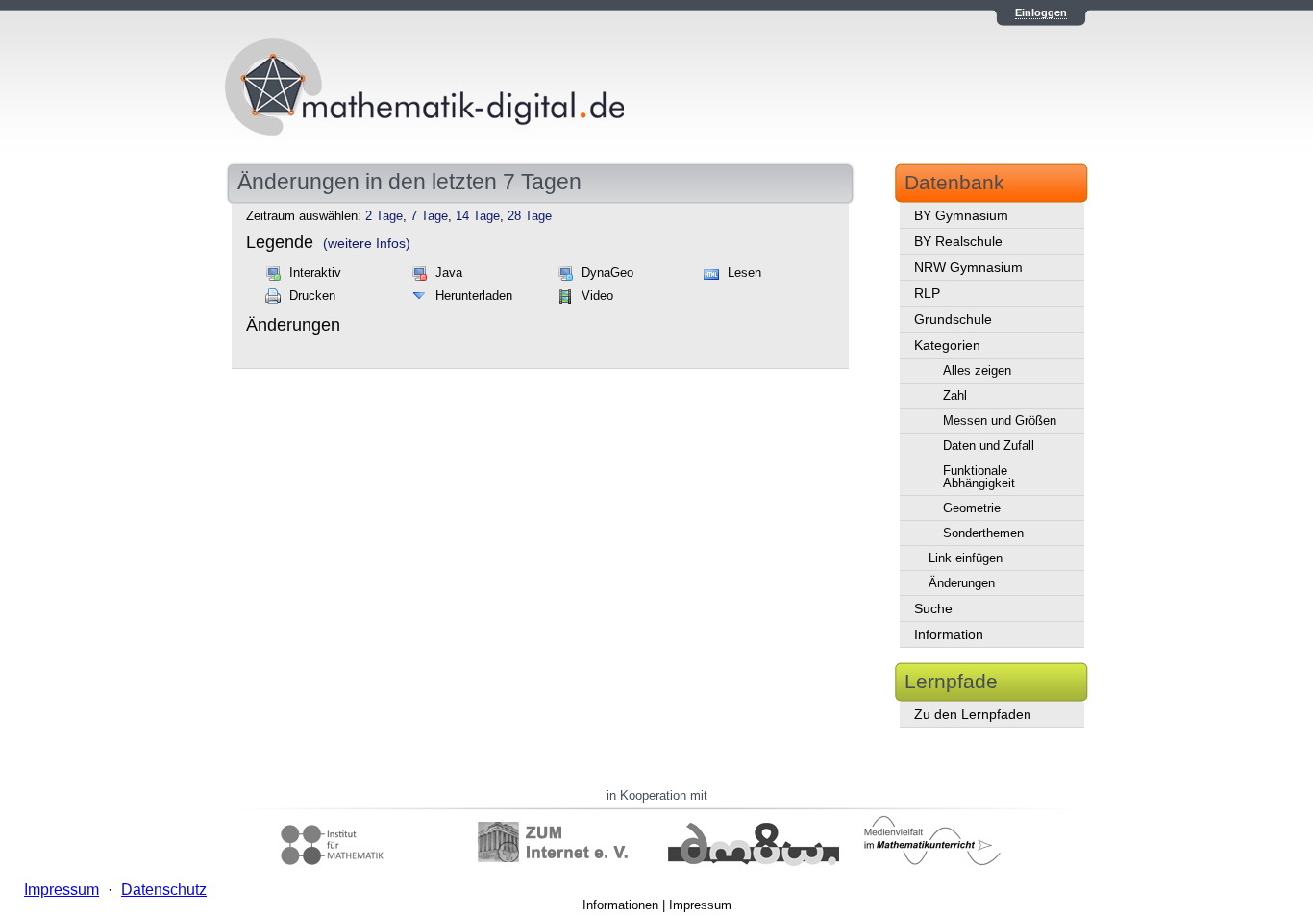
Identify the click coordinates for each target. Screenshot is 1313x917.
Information (948, 634)
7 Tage (429, 216)
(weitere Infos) (366, 243)
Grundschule (953, 319)
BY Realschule (958, 241)
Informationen (620, 905)
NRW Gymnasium (968, 267)
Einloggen (1041, 12)
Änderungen (962, 583)
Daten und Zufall (988, 445)
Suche (933, 608)
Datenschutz (164, 889)
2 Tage (384, 216)
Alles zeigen (977, 370)
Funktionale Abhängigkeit (979, 476)
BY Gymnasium (961, 215)
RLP (927, 293)
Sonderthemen (983, 533)
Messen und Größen (999, 420)
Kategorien (947, 345)
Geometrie (972, 508)
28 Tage (530, 216)
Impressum (700, 905)
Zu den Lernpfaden (972, 714)
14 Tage (478, 216)
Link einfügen (966, 558)
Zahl (955, 395)
